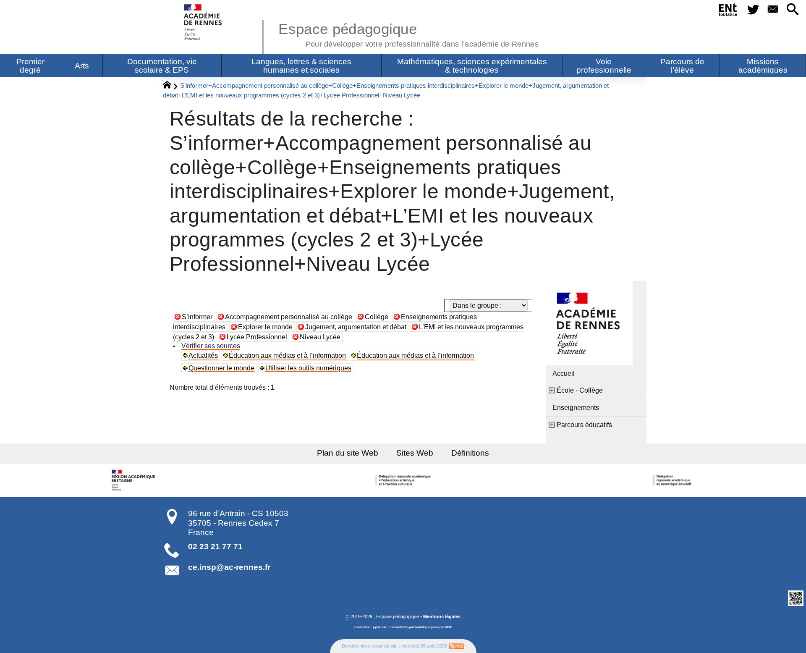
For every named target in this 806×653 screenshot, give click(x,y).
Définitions (470, 452)
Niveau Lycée (320, 337)
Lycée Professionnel (257, 337)
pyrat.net (380, 627)
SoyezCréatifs (415, 627)
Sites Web (414, 452)
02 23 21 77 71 (215, 546)
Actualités (203, 355)
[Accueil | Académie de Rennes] (134, 480)
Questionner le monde (221, 368)
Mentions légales (442, 616)
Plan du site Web (347, 452)
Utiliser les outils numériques (308, 368)
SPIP (448, 627)
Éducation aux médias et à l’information (287, 355)
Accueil (563, 373)
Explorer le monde (265, 326)
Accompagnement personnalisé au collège (288, 316)
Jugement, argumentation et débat (355, 326)
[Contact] (772, 10)
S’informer (197, 316)
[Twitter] (753, 10)
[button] (793, 10)
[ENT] (728, 11)
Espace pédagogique (408, 34)
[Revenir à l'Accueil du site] (170, 86)
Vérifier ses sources (210, 345)
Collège (376, 316)
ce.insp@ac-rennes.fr (229, 567)
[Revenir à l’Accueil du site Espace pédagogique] (203, 22)
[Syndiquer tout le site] (456, 645)
